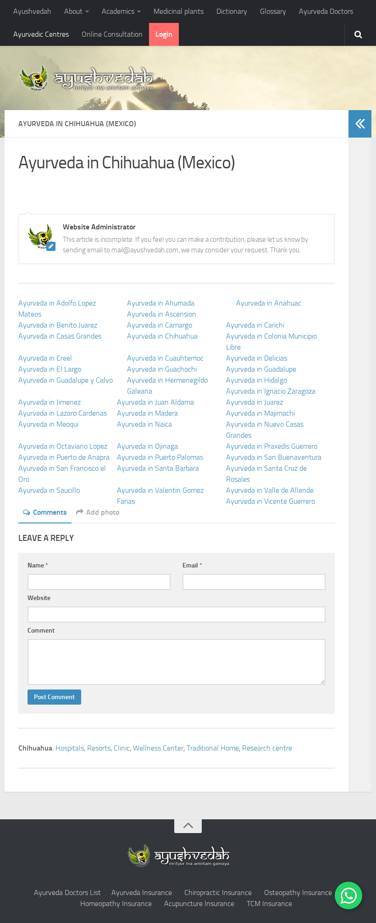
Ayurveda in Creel (45, 358)
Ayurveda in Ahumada (160, 303)
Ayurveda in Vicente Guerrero (270, 501)
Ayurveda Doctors (326, 11)
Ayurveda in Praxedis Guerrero (271, 446)
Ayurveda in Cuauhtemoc (165, 358)
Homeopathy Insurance (116, 903)
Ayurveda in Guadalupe (261, 369)
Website (39, 598)
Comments (50, 512)
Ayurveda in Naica (144, 424)
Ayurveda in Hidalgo (256, 380)
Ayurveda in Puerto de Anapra (64, 457)
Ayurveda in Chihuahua (162, 336)
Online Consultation (112, 34)
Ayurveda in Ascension (161, 314)
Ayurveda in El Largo (49, 369)
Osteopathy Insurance (298, 892)
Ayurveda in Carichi (255, 325)
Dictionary (231, 11)
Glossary (273, 11)
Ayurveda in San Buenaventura (273, 457)
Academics (118, 11)
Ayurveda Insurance (141, 892)
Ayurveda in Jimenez (49, 402)
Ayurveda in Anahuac (268, 303)
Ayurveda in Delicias (256, 358)
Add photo (102, 512)
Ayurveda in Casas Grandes (59, 336)
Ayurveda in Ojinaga (147, 446)
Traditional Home (213, 748)
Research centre (267, 748)
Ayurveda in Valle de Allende (270, 490)
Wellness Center (158, 748)
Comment (41, 630)
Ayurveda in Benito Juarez (57, 325)
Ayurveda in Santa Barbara (158, 468)
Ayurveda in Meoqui (48, 424)
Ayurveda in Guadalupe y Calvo (65, 380)
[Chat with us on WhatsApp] (348, 895)
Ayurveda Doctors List (67, 892)
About (73, 11)
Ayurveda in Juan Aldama (155, 402)
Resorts (99, 748)
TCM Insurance (269, 903)
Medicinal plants (179, 11)
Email (192, 565)
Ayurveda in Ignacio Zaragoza (270, 391)
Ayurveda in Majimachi (260, 413)
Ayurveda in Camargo (159, 325)
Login (163, 34)
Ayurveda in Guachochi (162, 369)
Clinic (122, 748)
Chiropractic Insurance (218, 892)
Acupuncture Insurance (199, 903)
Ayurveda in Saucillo (49, 490)
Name (38, 565)
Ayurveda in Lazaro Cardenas (62, 413)
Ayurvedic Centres (41, 34)
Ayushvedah (32, 11)
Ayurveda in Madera (147, 413)
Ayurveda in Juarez (254, 402)
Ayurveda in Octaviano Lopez (62, 446)
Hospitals (69, 748)
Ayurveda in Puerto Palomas (160, 457)
